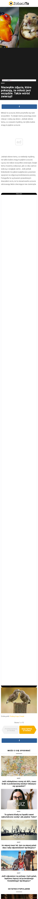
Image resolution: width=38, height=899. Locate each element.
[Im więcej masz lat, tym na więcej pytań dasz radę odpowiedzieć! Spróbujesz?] (19, 830)
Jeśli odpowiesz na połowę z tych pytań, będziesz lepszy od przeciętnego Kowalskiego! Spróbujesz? (19, 878)
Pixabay (12, 716)
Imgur (17, 716)
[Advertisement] (19, 65)
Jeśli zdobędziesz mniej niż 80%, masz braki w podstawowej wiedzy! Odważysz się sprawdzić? (19, 783)
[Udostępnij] (19, 106)
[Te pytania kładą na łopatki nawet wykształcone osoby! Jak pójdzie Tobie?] (19, 799)
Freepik (22, 716)
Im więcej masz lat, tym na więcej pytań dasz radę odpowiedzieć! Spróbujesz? (19, 846)
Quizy (18, 778)
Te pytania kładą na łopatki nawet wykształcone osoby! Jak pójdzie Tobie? (19, 815)
